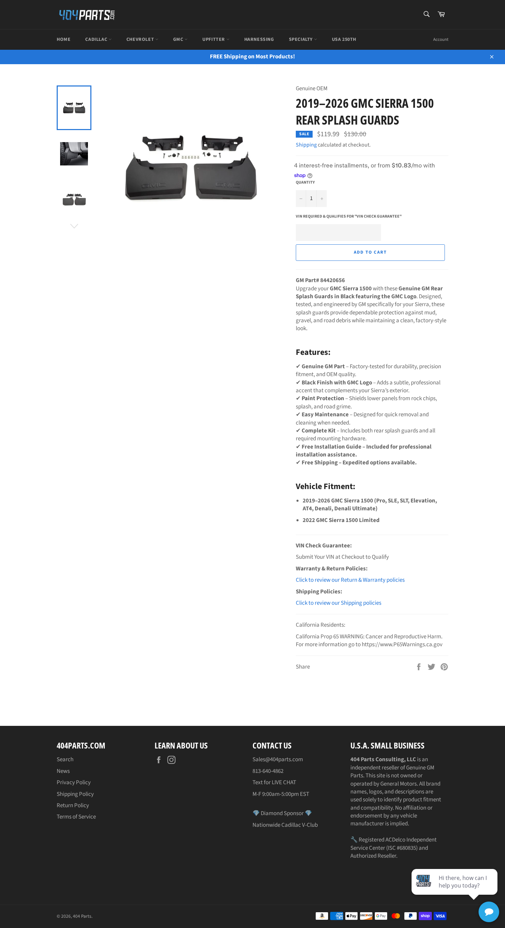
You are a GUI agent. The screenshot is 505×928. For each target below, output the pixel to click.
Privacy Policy (74, 782)
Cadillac (96, 39)
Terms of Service (76, 817)
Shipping (306, 145)
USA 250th (344, 39)
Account (440, 39)
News (63, 771)
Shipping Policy (75, 794)
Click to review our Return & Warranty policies (350, 580)
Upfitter (214, 39)
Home (63, 39)
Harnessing (259, 39)
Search (65, 759)
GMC (178, 39)
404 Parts (82, 916)
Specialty (301, 39)
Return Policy (73, 805)
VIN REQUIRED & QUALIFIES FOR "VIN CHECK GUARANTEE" (349, 216)
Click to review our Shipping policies (338, 603)
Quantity (305, 182)
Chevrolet (140, 39)
